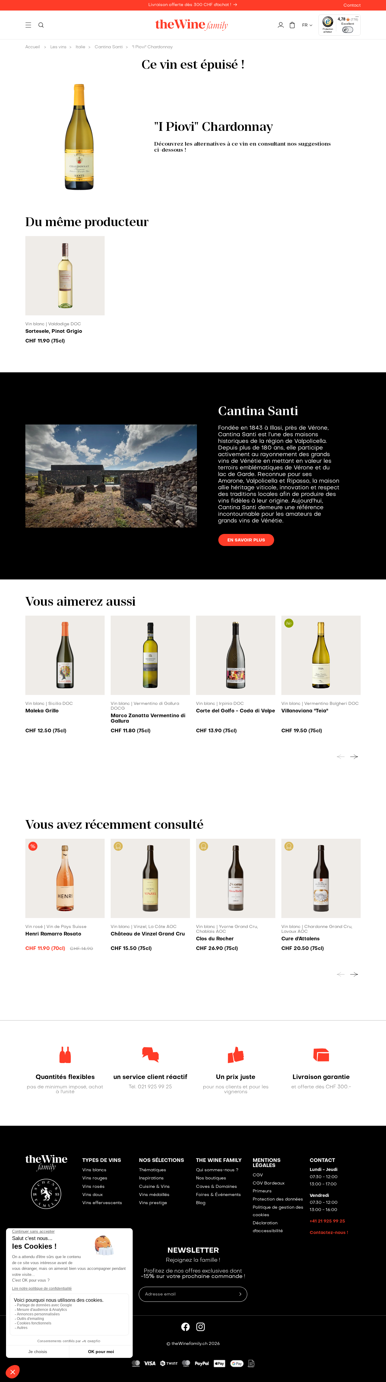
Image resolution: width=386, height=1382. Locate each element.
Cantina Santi (109, 47)
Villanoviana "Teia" (304, 711)
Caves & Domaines (216, 1187)
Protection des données (278, 1199)
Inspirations (151, 1178)
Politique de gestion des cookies (278, 1211)
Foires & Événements (218, 1195)
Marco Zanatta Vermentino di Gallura (148, 719)
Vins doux (92, 1195)
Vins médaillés (154, 1195)
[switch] (347, 30)
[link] (65, 1077)
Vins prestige (153, 1203)
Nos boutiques (211, 1178)
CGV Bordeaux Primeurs (269, 1187)
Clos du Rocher (215, 939)
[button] (28, 25)
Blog (200, 1203)
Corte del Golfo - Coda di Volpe (235, 711)
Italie (80, 47)
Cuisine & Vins (154, 1187)
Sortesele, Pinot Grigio (53, 331)
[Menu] (357, 18)
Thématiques (152, 1170)
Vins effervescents (102, 1203)
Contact (352, 6)
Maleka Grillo (42, 711)
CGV (258, 1175)
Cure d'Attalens (300, 939)
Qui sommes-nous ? (217, 1170)
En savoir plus (246, 540)
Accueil (32, 47)
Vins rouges (94, 1178)
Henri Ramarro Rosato (53, 934)
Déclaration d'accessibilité (268, 1227)
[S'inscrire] (240, 1294)
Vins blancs (94, 1170)
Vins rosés (93, 1187)
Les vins (58, 47)
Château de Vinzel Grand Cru (148, 934)
